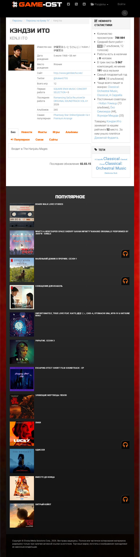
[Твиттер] (68, 4)
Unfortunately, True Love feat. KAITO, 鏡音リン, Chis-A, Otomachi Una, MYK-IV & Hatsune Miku (82, 314)
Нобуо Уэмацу (108, 103)
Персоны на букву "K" (38, 20)
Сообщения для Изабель (48, 286)
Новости (26, 132)
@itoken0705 (61, 78)
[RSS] (76, 4)
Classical (102, 95)
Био (13, 132)
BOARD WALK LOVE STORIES (49, 204)
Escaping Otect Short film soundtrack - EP (59, 368)
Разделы (100, 4)
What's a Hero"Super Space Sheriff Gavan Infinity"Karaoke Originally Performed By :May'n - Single (81, 232)
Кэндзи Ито (114, 121)
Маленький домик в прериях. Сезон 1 (56, 259)
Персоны (17, 20)
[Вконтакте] (84, 4)
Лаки (38, 422)
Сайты (53, 139)
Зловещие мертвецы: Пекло (51, 395)
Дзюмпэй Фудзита (106, 137)
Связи (39, 139)
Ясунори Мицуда (107, 115)
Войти (121, 4)
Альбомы (72, 132)
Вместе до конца (45, 477)
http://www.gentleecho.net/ (68, 73)
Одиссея (40, 450)
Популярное (21, 139)
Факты (42, 132)
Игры (56, 132)
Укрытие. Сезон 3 (45, 340)
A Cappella (115, 95)
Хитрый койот (43, 504)
